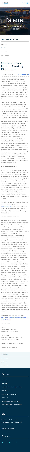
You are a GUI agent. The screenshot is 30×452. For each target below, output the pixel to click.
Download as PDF (24, 74)
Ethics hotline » (13, 407)
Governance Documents (9, 394)
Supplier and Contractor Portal (12, 387)
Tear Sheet (5, 358)
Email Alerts (4, 55)
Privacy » (7, 407)
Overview (3, 44)
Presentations (5, 52)
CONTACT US (5, 390)
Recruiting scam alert (8, 429)
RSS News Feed (6, 366)
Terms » (3, 407)
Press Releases (5, 48)
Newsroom (5, 397)
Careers (4, 380)
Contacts (5, 362)
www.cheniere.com (6, 206)
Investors (5, 383)
